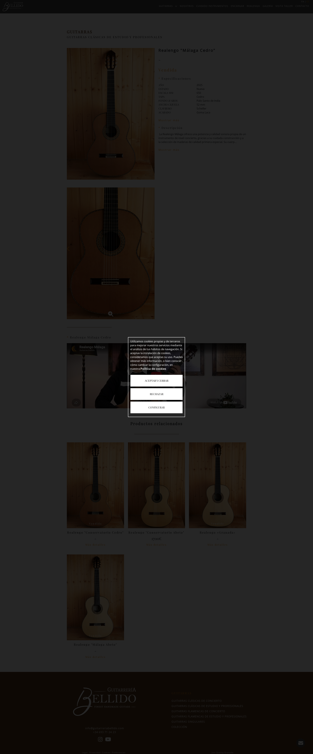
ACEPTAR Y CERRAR (156, 380)
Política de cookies (153, 369)
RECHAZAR (156, 394)
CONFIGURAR (156, 407)
